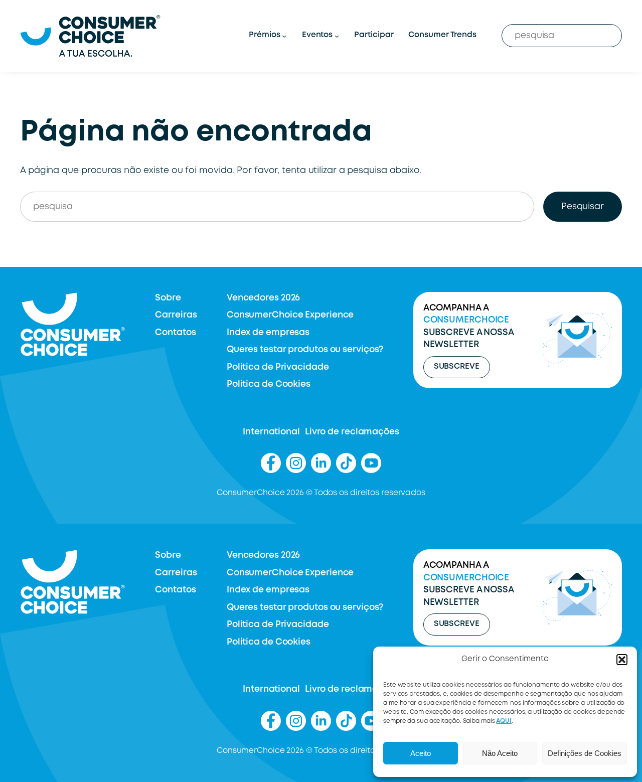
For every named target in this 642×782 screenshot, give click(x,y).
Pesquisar (582, 207)
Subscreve (456, 366)
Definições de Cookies (584, 753)
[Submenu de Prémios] (284, 36)
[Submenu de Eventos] (337, 36)
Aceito (420, 753)
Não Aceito (500, 753)
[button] (622, 660)
